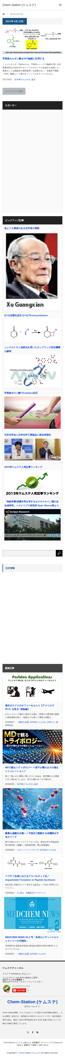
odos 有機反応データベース (32, 893)
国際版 (26, 1045)
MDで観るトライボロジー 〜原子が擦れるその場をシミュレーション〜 (31, 769)
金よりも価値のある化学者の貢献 (21, 228)
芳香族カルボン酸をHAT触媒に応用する (23, 58)
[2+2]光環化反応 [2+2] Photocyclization (26, 315)
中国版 (33, 1045)
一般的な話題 (23, 722)
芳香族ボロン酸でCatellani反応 (21, 393)
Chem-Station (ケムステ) (32, 1001)
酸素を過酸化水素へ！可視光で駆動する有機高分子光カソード (32, 835)
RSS (37, 1032)
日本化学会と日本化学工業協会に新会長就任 (27, 434)
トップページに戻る (14, 91)
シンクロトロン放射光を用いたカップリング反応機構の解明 (32, 349)
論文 (34, 79)
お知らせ (26, 1042)
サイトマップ (46, 1042)
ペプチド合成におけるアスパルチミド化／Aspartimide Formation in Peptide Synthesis (30, 878)
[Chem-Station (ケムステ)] (19, 4)
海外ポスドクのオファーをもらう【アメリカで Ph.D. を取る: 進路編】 (29, 707)
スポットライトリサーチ (28, 850)
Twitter (19, 1045)
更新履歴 (35, 1042)
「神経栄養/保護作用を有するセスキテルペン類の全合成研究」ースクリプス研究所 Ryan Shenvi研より (31, 503)
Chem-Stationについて (12, 1042)
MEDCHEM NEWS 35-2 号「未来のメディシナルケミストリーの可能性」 (32, 939)
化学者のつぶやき (22, 79)
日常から (51, 722)
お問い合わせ (43, 1045)
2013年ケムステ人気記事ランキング (23, 467)
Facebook (57, 1042)
